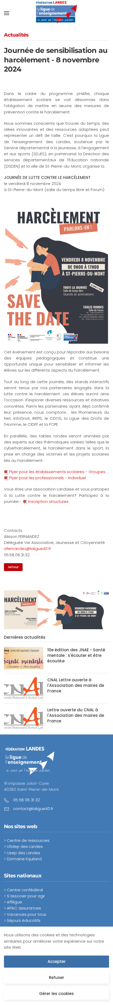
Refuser (56, 977)
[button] (6, 13)
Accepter (57, 961)
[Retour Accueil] (56, 13)
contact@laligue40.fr (33, 808)
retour (13, 566)
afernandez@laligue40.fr (27, 548)
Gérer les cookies (56, 993)
